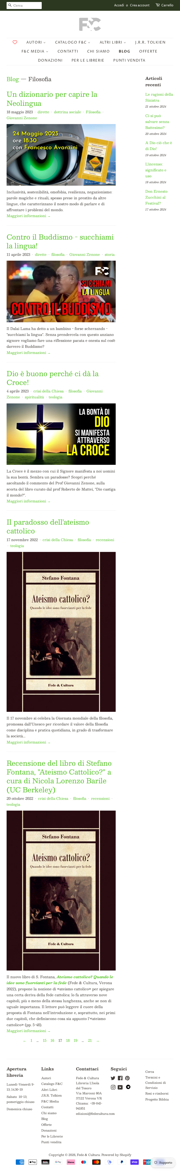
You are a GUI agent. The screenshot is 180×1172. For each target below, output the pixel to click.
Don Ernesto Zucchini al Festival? (156, 197)
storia (110, 254)
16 (52, 1040)
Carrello (167, 5)
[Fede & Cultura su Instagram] (113, 1088)
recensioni (105, 540)
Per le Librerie (88, 60)
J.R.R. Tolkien (150, 42)
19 (75, 1040)
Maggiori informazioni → (29, 216)
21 (90, 1040)
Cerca (149, 1071)
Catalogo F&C (71, 42)
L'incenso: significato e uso (155, 170)
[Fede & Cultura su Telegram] (128, 1087)
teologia (55, 397)
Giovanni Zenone (22, 118)
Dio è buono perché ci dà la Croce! (53, 378)
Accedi (119, 5)
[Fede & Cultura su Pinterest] (127, 1078)
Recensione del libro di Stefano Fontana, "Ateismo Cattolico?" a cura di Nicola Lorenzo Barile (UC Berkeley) (59, 776)
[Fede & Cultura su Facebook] (120, 1078)
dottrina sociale (67, 112)
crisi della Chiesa (48, 391)
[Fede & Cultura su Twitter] (113, 1078)
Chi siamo (98, 51)
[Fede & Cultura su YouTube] (120, 1088)
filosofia (58, 254)
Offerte (148, 51)
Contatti (68, 51)
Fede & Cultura (88, 1154)
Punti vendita (129, 60)
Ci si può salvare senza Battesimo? (157, 121)
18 (68, 1040)
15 (44, 1040)
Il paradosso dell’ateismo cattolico (48, 526)
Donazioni (50, 60)
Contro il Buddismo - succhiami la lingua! (60, 241)
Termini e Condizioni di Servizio (155, 1082)
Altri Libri (112, 42)
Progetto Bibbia (157, 1099)
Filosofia (93, 112)
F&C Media (34, 51)
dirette (43, 112)
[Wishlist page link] (15, 42)
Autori (34, 42)
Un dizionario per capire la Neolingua (52, 98)
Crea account (140, 5)
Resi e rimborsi (157, 1093)
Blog (124, 51)
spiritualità (34, 397)
